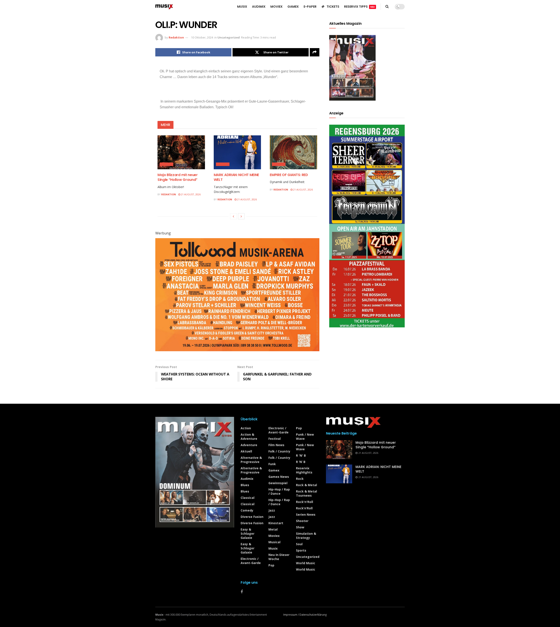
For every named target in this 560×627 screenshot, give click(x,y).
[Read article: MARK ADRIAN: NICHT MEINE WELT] (237, 152)
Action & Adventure (249, 436)
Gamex (273, 470)
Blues (245, 485)
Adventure (249, 445)
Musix (273, 548)
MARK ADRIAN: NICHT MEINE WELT (236, 177)
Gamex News (278, 477)
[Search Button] (387, 6)
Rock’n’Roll (304, 508)
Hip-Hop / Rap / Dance (279, 491)
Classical (247, 498)
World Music (305, 563)
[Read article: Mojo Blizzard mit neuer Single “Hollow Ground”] (181, 152)
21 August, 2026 (190, 194)
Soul (299, 544)
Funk (272, 464)
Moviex (274, 536)
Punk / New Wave (305, 436)
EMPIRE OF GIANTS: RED (289, 174)
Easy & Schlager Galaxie (247, 533)
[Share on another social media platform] (314, 52)
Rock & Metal (306, 485)
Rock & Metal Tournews (306, 493)
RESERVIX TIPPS (359, 6)
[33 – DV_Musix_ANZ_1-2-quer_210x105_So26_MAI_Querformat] (237, 294)
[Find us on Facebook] (242, 591)
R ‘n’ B (300, 462)
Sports (301, 550)
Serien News (305, 514)
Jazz (271, 510)
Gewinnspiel (277, 483)
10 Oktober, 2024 (202, 37)
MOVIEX (276, 6)
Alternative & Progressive (251, 460)
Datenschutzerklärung (313, 615)
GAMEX (293, 6)
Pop (271, 565)
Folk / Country (279, 451)
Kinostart (275, 523)
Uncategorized (228, 37)
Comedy (247, 510)
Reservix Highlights (304, 470)
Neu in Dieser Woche (278, 557)
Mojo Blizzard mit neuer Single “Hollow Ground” (178, 177)
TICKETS (333, 6)
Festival (274, 439)
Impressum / (291, 615)
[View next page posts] (241, 216)
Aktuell (246, 451)
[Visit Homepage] (164, 6)
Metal (273, 529)
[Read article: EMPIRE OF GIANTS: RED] (293, 152)
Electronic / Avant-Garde (251, 561)
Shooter (302, 521)
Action (246, 428)
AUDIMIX (259, 6)
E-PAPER (310, 6)
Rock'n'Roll (304, 502)
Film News (276, 445)
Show (300, 527)
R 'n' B (301, 455)
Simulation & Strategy (306, 535)
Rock (300, 479)
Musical (274, 542)
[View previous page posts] (233, 216)
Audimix (166, 164)
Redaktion (176, 37)
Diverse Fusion (252, 517)
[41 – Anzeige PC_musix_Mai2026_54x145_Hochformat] (367, 226)
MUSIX (242, 6)
